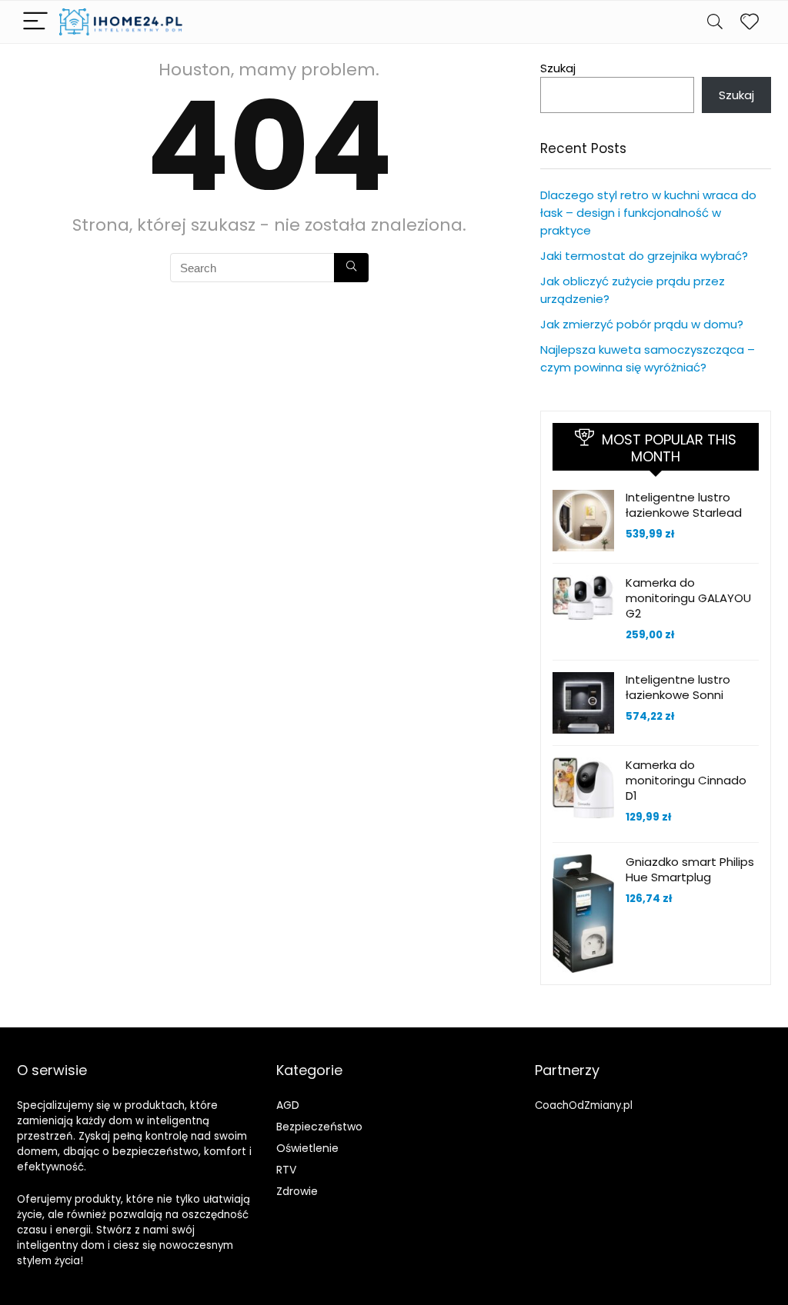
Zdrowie (297, 1191)
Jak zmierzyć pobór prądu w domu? (641, 324)
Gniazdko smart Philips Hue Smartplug (690, 869)
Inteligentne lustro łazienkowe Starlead (684, 505)
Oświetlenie (307, 1148)
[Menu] (35, 22)
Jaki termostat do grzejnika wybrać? (644, 256)
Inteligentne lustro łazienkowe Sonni (678, 687)
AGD (287, 1105)
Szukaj (558, 68)
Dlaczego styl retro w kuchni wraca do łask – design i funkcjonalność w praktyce (648, 212)
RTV (286, 1169)
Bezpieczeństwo (319, 1126)
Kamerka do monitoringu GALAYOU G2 (688, 597)
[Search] (714, 22)
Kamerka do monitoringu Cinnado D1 (686, 780)
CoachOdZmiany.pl (584, 1105)
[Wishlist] (749, 22)
